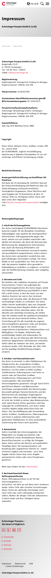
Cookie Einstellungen (15, 566)
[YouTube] (14, 530)
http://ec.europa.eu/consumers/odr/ (22, 202)
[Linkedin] (3, 530)
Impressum (6, 563)
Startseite (6, 46)
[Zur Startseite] (9, 4)
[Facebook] (9, 530)
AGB (31, 563)
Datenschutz (32, 466)
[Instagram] (19, 530)
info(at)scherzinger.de (18, 72)
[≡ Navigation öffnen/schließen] (47, 3)
